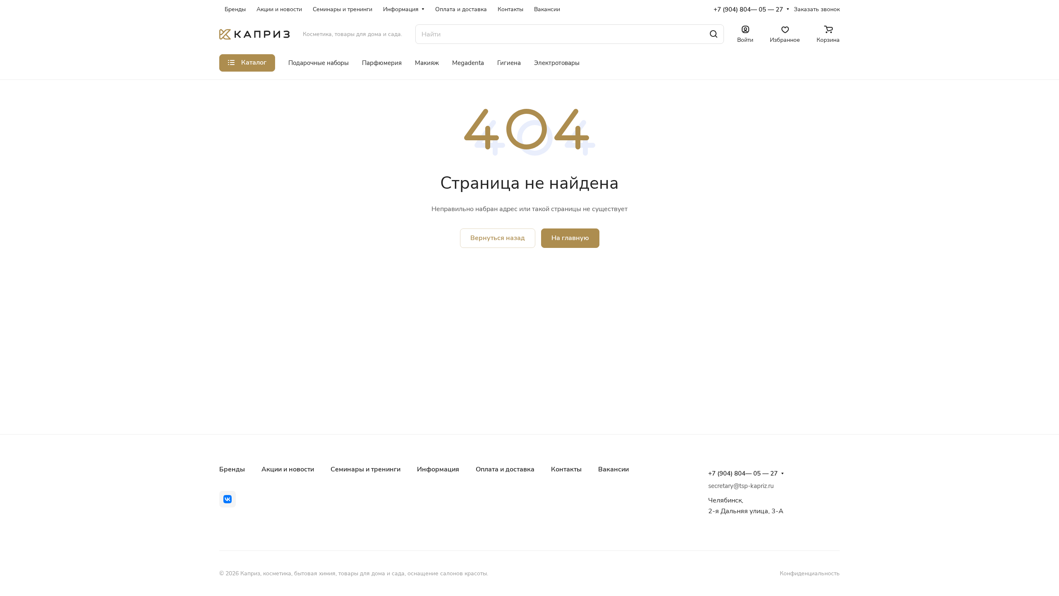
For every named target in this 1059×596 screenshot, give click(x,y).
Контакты (566, 469)
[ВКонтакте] (227, 499)
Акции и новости (287, 469)
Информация (438, 469)
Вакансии (613, 469)
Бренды (232, 469)
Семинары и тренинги (365, 469)
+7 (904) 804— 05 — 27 (748, 9)
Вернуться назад (497, 238)
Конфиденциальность (810, 573)
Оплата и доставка (505, 469)
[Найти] (713, 34)
